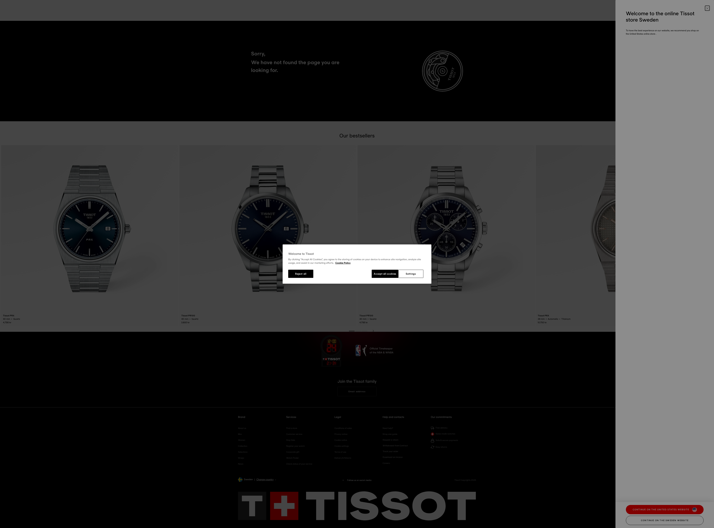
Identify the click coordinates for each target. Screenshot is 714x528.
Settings (411, 274)
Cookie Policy (342, 263)
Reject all (300, 274)
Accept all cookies (385, 274)
